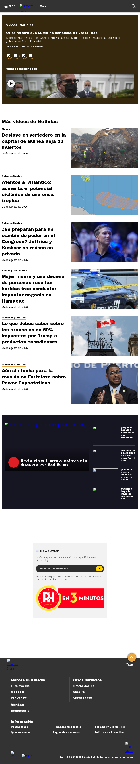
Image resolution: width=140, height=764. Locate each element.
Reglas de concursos (66, 732)
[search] (134, 6)
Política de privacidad (84, 576)
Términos (67, 576)
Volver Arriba (129, 664)
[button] (17, 56)
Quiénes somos (20, 732)
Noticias (27, 25)
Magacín (17, 692)
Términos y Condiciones (110, 727)
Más (43, 6)
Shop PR (79, 692)
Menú (13, 6)
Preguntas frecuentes (67, 727)
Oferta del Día (84, 686)
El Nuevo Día (20, 686)
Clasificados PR (84, 697)
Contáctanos (19, 727)
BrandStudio (20, 710)
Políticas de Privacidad (110, 732)
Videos (11, 25)
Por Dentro (19, 697)
